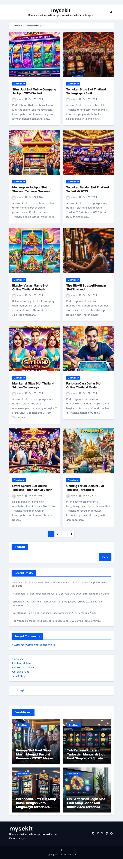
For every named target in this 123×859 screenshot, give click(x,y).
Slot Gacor (19, 83)
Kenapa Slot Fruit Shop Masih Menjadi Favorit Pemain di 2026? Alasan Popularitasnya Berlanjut (35, 756)
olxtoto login (18, 690)
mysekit (60, 10)
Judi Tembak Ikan (21, 663)
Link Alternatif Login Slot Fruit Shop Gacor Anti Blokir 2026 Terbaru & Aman (54, 612)
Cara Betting (18, 676)
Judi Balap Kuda (20, 671)
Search (20, 547)
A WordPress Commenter (25, 644)
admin (20, 99)
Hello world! (49, 644)
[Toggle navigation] (12, 12)
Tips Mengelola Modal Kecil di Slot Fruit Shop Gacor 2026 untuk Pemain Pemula (56, 620)
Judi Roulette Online (23, 667)
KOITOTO (72, 854)
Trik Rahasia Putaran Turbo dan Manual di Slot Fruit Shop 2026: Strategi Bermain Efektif (61, 593)
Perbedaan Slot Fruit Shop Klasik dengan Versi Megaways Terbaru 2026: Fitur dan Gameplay (36, 805)
